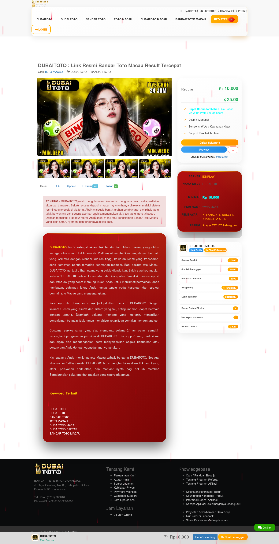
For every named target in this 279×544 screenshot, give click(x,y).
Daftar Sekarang (209, 142)
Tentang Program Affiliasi (201, 483)
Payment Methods (125, 492)
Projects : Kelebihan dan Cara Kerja (208, 512)
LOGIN (42, 29)
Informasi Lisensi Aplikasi (202, 500)
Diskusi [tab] (89, 186)
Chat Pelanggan (217, 250)
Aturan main (121, 479)
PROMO (242, 11)
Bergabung (208, 287)
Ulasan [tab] (110, 186)
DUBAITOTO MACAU (153, 19)
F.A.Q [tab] (57, 186)
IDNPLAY (208, 176)
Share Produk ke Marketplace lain (207, 520)
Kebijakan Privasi (124, 487)
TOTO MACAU (123, 19)
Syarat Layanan (123, 483)
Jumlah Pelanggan (208, 269)
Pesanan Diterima (208, 278)
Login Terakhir (208, 296)
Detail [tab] (43, 186)
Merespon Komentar (208, 317)
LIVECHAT (209, 11)
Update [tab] (71, 186)
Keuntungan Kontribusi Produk (205, 496)
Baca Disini (222, 156)
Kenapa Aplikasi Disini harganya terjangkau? (213, 504)
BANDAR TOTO (96, 19)
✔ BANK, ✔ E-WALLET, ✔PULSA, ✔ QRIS (218, 217)
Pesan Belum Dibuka (208, 308)
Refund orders (208, 326)
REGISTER (223, 19)
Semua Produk (208, 260)
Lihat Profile (196, 250)
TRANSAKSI (226, 11)
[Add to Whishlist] (233, 149)
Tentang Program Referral (202, 479)
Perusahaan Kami (125, 475)
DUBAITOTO (44, 19)
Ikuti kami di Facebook (200, 516)
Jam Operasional (124, 500)
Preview (204, 149)
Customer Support (125, 496)
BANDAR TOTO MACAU (190, 19)
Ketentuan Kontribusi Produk (203, 492)
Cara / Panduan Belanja (200, 475)
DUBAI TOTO (69, 19)
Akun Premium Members (208, 113)
